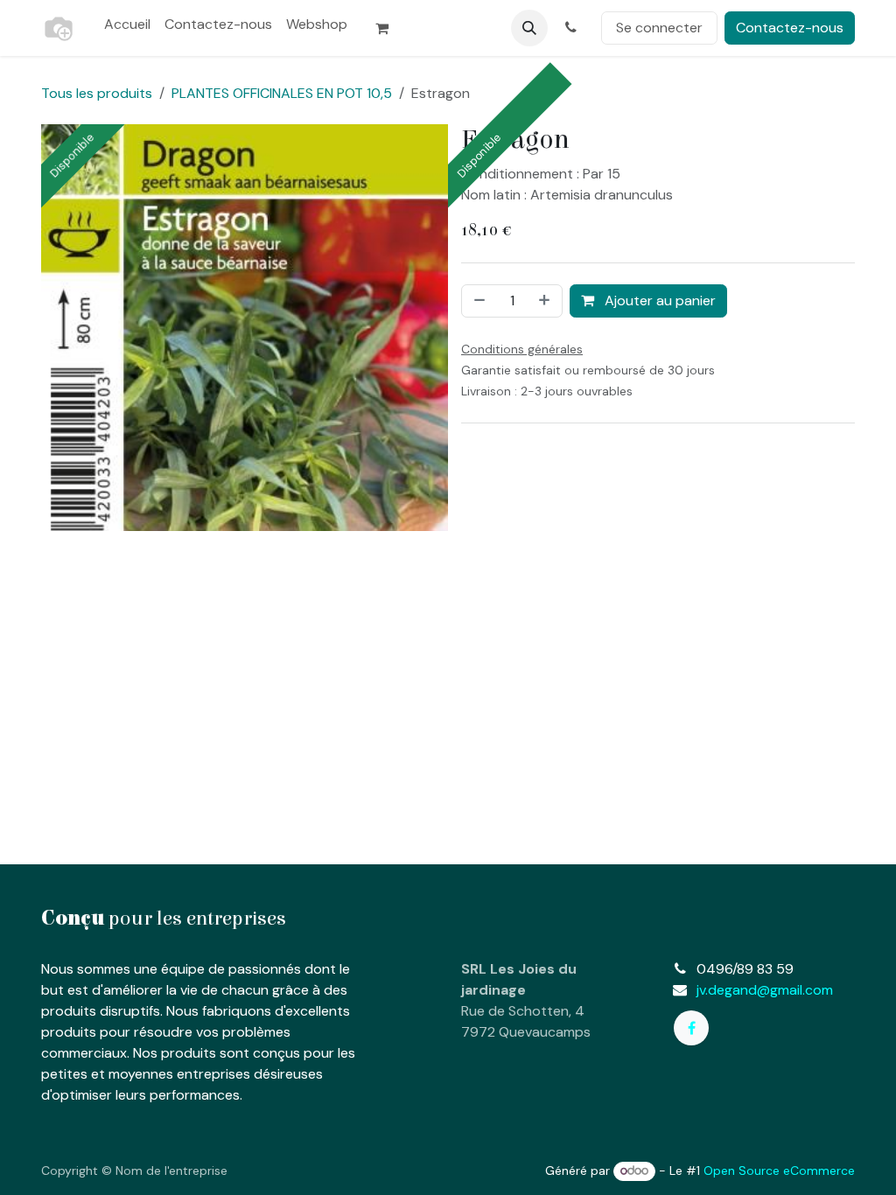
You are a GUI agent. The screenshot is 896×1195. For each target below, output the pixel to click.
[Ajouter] (546, 301)
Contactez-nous (790, 27)
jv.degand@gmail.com (764, 990)
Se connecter (659, 27)
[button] (529, 28)
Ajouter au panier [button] (658, 300)
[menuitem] (127, 24)
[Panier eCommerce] (389, 28)
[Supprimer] (478, 301)
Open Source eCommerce (779, 1170)
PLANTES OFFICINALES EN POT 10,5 (282, 93)
